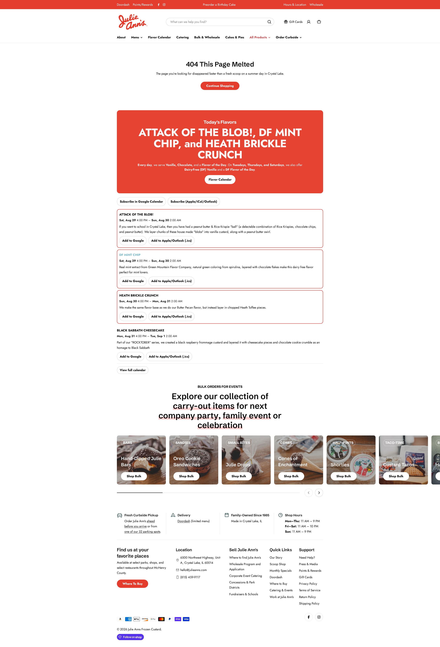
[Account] (309, 22)
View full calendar (133, 370)
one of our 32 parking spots (142, 531)
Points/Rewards (143, 4)
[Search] (269, 22)
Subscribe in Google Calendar (141, 201)
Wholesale (316, 4)
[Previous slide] (309, 493)
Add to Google (133, 240)
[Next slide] (319, 493)
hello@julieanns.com (193, 570)
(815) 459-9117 (190, 577)
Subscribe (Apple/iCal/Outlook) (193, 201)
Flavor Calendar (220, 179)
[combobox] (220, 22)
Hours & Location (295, 4)
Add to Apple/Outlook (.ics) (171, 240)
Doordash (123, 4)
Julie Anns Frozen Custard (144, 629)
